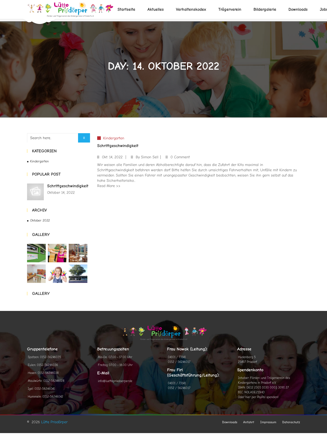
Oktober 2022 (40, 220)
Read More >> (108, 186)
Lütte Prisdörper (54, 422)
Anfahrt (248, 422)
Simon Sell (149, 157)
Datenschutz (291, 422)
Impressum (268, 422)
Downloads (229, 422)
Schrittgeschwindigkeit (67, 186)
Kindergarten (39, 161)
